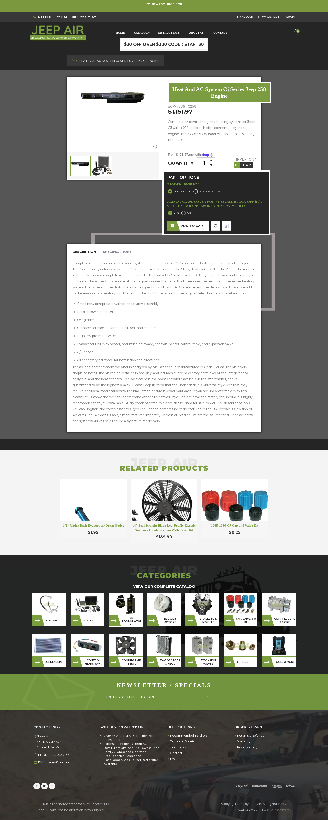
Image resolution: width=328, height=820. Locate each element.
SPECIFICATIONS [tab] (117, 252)
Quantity (181, 163)
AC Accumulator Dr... (132, 621)
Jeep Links (178, 747)
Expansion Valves (208, 662)
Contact (176, 753)
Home (72, 60)
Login (290, 16)
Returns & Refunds (250, 735)
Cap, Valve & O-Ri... (246, 620)
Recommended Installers (188, 735)
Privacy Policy (247, 747)
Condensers (53, 661)
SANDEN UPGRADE (211, 191)
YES (176, 213)
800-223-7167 (84, 17)
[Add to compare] (226, 226)
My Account (246, 16)
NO (189, 213)
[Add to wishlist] (215, 226)
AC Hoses (51, 620)
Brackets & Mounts (208, 620)
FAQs (174, 758)
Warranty (243, 741)
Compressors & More (284, 620)
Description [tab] (84, 252)
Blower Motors (170, 620)
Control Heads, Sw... (93, 662)
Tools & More (284, 661)
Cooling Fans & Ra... (132, 662)
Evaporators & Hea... (170, 662)
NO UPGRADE (182, 191)
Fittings (242, 661)
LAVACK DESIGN (279, 810)
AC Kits (88, 620)
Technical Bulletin (183, 741)
